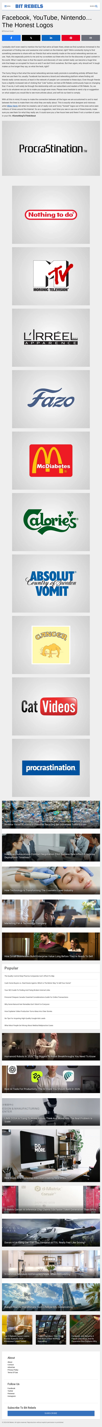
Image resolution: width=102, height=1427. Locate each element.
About (10, 1362)
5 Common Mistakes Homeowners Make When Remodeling (37, 1274)
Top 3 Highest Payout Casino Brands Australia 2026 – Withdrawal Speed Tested (16, 1338)
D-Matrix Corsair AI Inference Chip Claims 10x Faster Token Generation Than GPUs (50, 1209)
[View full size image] (51, 148)
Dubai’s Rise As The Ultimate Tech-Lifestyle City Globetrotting (38, 1307)
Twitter (10, 1391)
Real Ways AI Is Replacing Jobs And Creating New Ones (35, 1177)
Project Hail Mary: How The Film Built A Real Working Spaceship (50, 1338)
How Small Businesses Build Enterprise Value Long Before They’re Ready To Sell (48, 956)
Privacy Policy (13, 1370)
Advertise (11, 1367)
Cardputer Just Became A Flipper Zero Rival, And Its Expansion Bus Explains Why (84, 1338)
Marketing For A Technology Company (25, 923)
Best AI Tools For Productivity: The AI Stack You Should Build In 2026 (42, 1089)
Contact (11, 1365)
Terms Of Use (13, 1372)
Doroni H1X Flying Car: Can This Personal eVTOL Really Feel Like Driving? (44, 1242)
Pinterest (11, 1394)
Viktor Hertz (12, 106)
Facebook (11, 1388)
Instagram (12, 1396)
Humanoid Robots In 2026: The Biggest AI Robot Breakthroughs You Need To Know (50, 1056)
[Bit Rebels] (28, 8)
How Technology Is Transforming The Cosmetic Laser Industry (38, 890)
